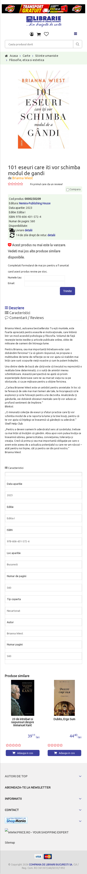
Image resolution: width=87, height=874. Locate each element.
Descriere (16, 308)
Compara (75, 189)
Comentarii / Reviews (26, 318)
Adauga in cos (25, 753)
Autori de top (16, 776)
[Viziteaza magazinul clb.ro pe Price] (37, 832)
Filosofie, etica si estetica (26, 60)
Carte (26, 55)
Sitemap (10, 842)
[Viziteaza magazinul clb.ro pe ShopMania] (16, 821)
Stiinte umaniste (46, 55)
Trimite (67, 291)
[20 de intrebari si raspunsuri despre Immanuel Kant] (23, 698)
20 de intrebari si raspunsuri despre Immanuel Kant (22, 722)
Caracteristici (19, 313)
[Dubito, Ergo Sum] (64, 698)
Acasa (14, 55)
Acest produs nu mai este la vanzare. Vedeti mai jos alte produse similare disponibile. (37, 251)
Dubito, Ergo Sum (64, 719)
